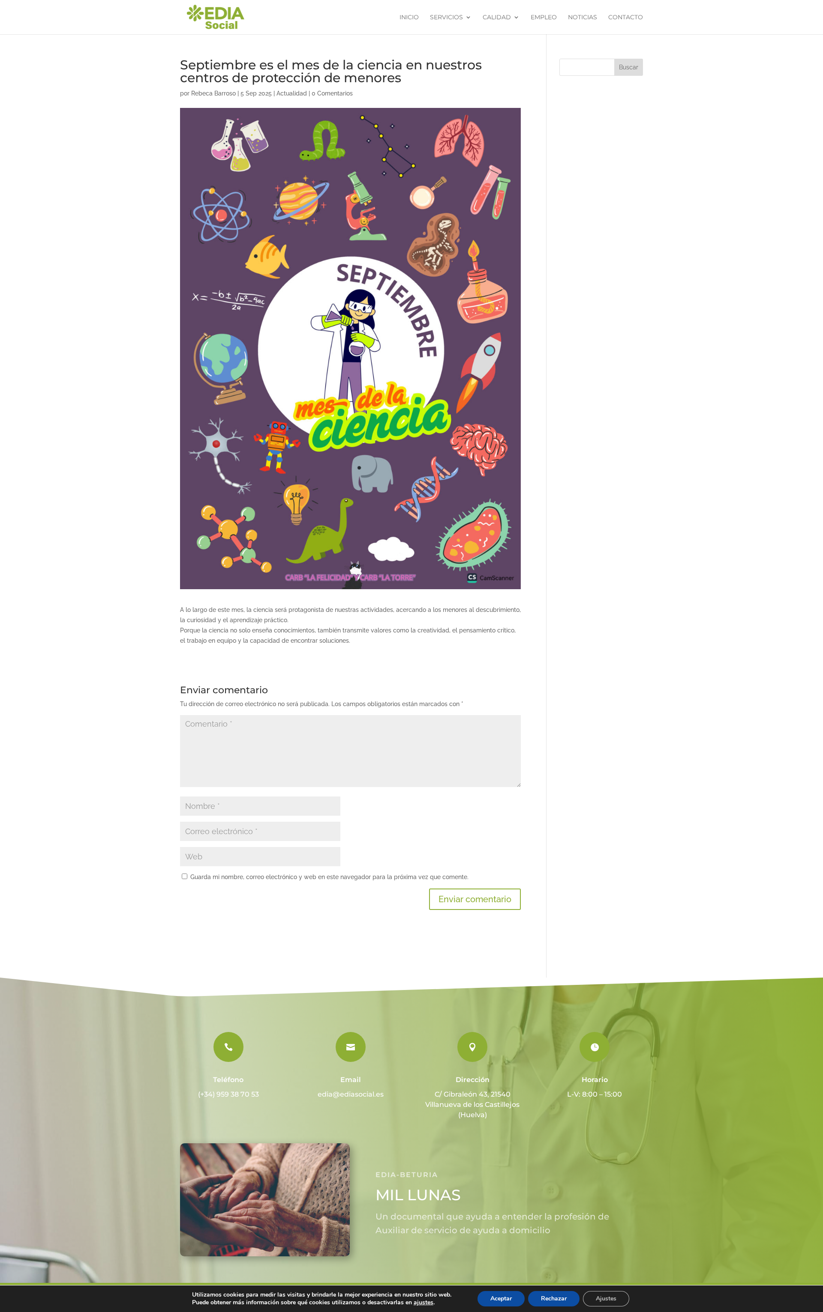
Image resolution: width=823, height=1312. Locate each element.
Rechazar (554, 1298)
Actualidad (291, 93)
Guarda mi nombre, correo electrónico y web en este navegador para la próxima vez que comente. (329, 877)
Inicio (409, 17)
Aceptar (501, 1298)
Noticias (582, 17)
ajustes (423, 1302)
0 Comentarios (332, 93)
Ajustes (606, 1298)
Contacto (625, 17)
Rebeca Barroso (213, 93)
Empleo (544, 17)
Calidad (497, 17)
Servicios (446, 17)
